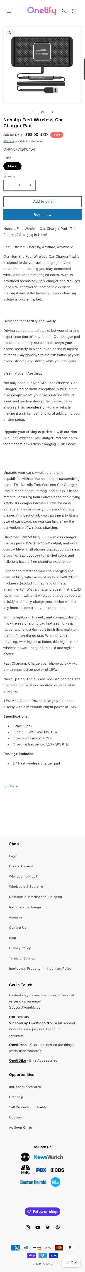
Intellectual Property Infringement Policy (40, 968)
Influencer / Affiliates (25, 1087)
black (12, 166)
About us (16, 917)
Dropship (16, 1097)
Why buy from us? (23, 876)
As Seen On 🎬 (21, 1127)
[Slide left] (33, 112)
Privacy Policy (20, 948)
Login (13, 856)
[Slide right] (53, 112)
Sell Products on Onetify (28, 1107)
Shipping (8, 141)
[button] (9, 11)
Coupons (16, 1117)
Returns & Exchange (25, 907)
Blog (12, 938)
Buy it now (42, 214)
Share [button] (13, 786)
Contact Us (17, 927)
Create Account (21, 866)
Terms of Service (22, 958)
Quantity (9, 176)
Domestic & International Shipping (35, 897)
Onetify (47, 1263)
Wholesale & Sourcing (26, 886)
